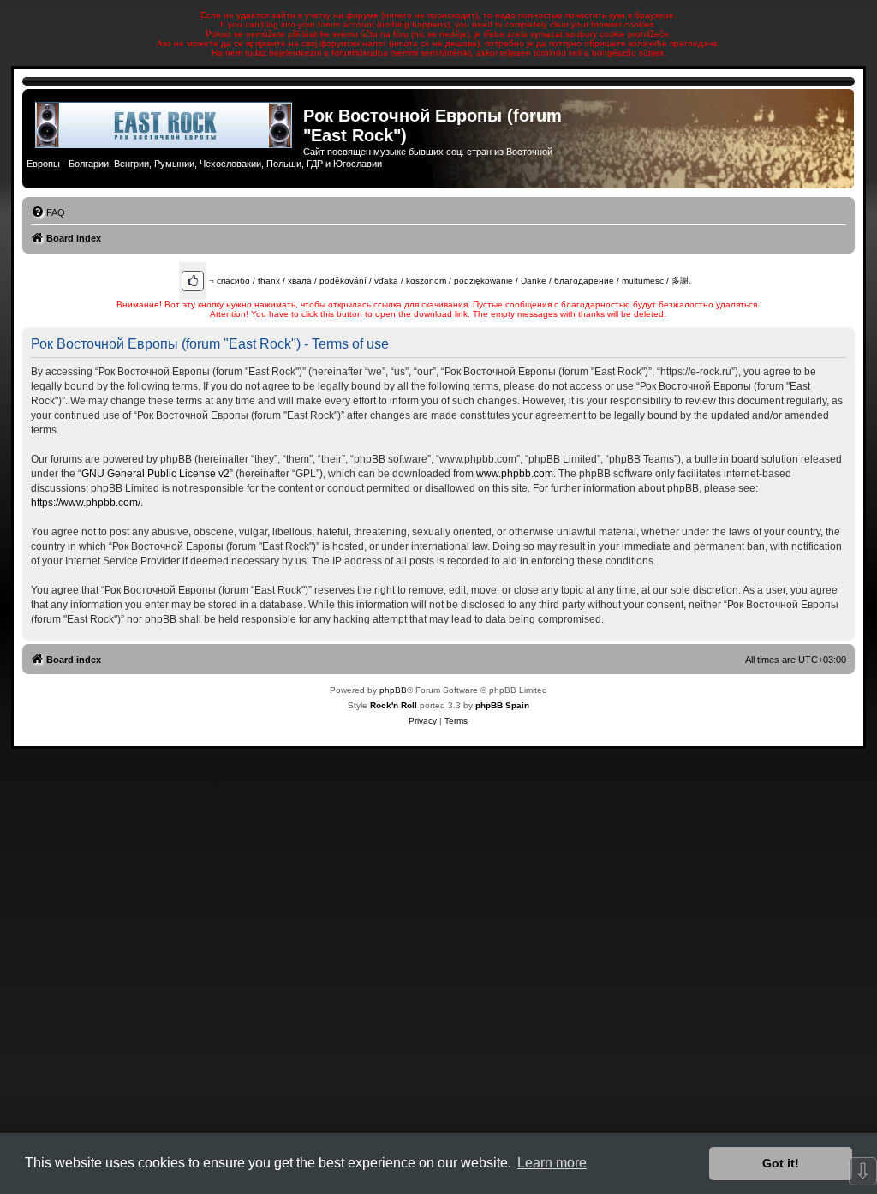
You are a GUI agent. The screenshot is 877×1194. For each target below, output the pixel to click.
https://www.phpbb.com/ (85, 503)
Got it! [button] (780, 1163)
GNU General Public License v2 (155, 474)
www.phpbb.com (514, 474)
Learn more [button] (552, 1162)
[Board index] (165, 125)
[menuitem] (48, 212)
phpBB (393, 690)
